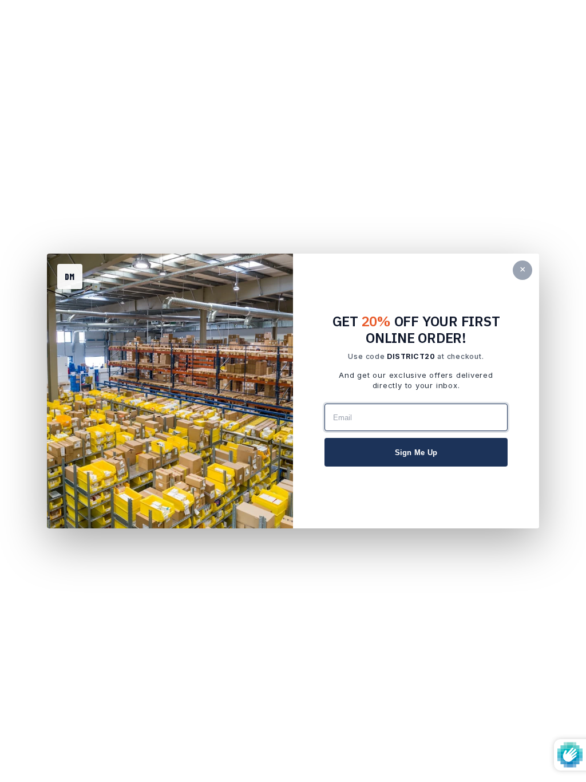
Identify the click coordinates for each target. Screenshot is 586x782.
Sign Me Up (416, 452)
